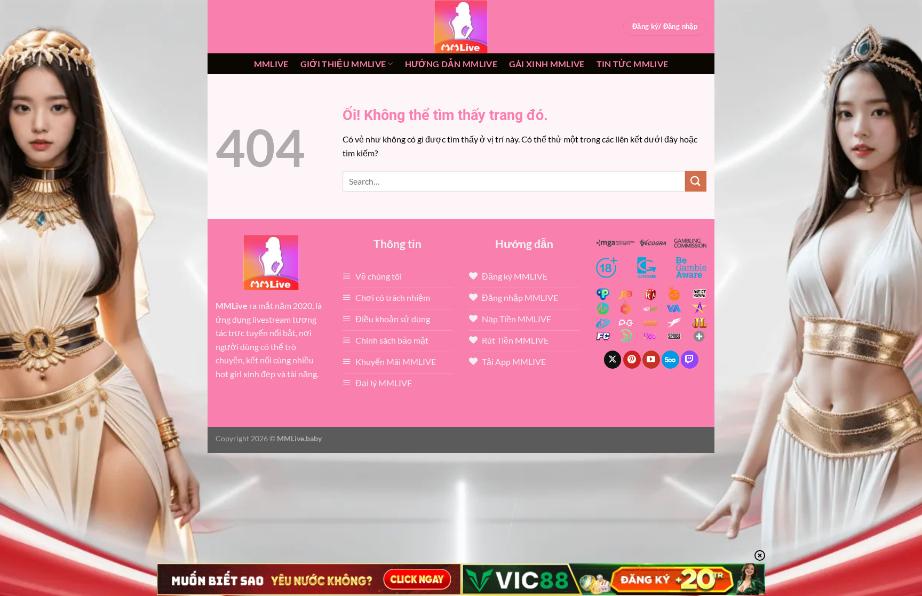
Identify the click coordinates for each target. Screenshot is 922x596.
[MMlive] (461, 26)
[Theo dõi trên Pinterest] (632, 360)
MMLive (271, 64)
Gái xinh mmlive (547, 64)
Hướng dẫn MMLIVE (451, 64)
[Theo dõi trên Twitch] (689, 360)
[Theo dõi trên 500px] (670, 360)
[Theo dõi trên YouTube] (651, 360)
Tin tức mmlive (632, 64)
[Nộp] (695, 181)
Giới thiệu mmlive (343, 64)
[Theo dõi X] (613, 360)
